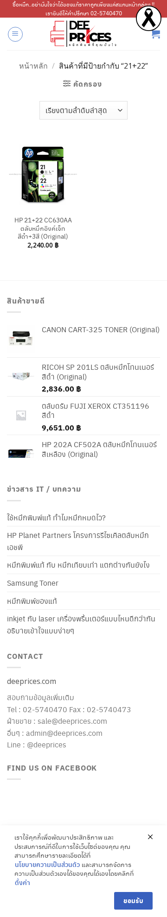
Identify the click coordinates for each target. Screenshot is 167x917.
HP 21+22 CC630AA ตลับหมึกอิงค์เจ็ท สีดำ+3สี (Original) (43, 228)
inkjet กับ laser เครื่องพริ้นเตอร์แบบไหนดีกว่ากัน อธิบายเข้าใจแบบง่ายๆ (81, 624)
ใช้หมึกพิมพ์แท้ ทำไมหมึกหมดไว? (56, 517)
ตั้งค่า (22, 882)
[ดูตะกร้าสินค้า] (155, 34)
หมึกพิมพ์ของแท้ (32, 600)
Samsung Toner (32, 582)
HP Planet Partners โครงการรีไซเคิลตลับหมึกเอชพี (78, 541)
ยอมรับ (133, 900)
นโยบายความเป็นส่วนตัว (47, 864)
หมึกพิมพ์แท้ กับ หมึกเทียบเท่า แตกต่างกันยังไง (78, 564)
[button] (15, 34)
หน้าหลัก (33, 66)
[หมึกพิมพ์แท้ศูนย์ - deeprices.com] (83, 34)
